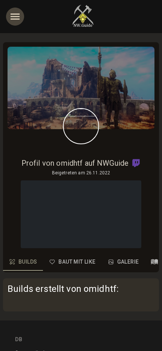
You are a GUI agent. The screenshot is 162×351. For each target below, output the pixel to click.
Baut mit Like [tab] (76, 262)
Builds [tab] (27, 262)
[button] (136, 163)
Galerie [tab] (128, 262)
